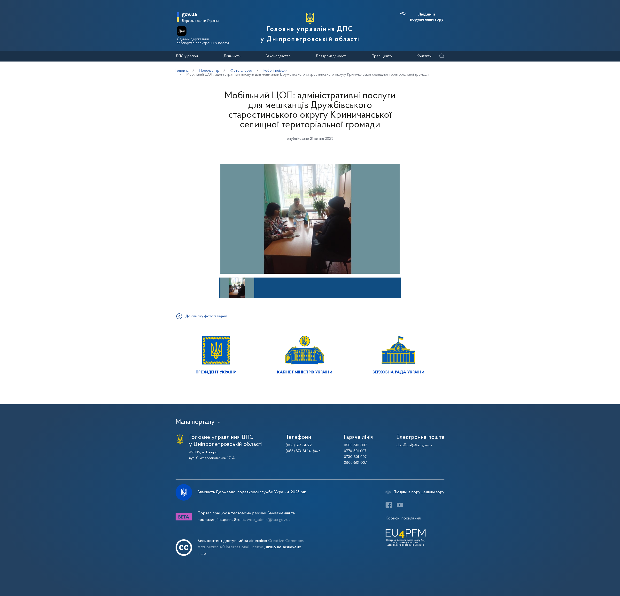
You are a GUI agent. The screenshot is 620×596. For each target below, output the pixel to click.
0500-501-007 (355, 445)
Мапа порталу (195, 422)
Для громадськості (331, 56)
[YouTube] (400, 505)
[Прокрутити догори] (596, 576)
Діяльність (232, 56)
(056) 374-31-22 (299, 445)
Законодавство (278, 56)
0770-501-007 (355, 451)
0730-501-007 (355, 457)
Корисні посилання (403, 518)
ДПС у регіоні (187, 56)
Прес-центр (382, 56)
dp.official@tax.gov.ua (414, 445)
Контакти (424, 56)
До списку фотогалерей (206, 316)
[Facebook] (389, 505)
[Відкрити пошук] (441, 56)
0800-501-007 (355, 463)
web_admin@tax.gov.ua (269, 520)
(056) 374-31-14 (298, 451)
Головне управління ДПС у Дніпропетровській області (310, 34)
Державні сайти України (200, 21)
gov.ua (189, 14)
